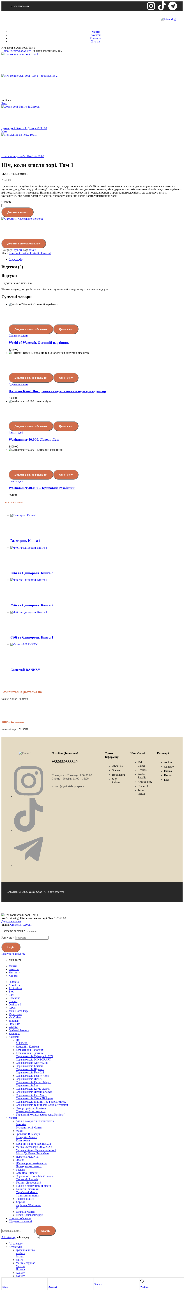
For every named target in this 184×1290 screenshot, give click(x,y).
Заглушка (14, 1033)
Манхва (20, 1266)
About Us (14, 985)
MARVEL (22, 1043)
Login (11, 947)
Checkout (14, 998)
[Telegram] (172, 5)
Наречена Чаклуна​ (27, 1156)
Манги (13, 1117)
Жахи (19, 1130)
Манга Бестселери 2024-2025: (34, 1146)
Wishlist (144, 1287)
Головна (14, 981)
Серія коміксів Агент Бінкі (32, 1062)
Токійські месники (27, 1189)
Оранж (20, 1159)
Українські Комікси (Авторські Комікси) (40, 1114)
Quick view (66, 329)
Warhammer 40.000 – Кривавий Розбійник (42, 488)
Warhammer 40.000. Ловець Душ (34, 439)
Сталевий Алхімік (27, 1179)
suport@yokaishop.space (68, 786)
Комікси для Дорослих (29, 1049)
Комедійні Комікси (27, 1046)
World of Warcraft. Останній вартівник (39, 342)
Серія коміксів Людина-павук (34, 1091)
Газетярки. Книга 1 (25, 540)
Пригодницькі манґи (29, 1166)
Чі (17, 1208)
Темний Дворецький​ (28, 1182)
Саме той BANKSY (25, 670)
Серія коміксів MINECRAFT (33, 1059)
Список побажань (20, 1218)
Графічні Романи (19, 1030)
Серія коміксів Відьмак (30, 1069)
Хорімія (20, 1201)
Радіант (20, 1169)
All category (16, 1243)
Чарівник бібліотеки (28, 1205)
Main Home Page (19, 1010)
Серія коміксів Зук (27, 1085)
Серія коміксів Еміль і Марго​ (33, 1082)
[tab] (96, 259)
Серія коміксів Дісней (29, 1078)
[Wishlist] (142, 1281)
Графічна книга (25, 1250)
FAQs (12, 1007)
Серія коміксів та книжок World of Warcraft (42, 1104)
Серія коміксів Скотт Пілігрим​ (34, 1098)
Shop (5, 1287)
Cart (11, 994)
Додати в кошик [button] (18, 335)
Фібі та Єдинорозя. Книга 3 (31, 573)
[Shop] (4, 1281)
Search (45, 1230)
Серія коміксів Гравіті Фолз (32, 1075)
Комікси (14, 969)
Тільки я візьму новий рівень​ (33, 1185)
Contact (13, 1001)
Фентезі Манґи (25, 1198)
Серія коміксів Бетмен (29, 1066)
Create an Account (20, 924)
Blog (11, 991)
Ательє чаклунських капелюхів (35, 1121)
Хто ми (13, 975)
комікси (20, 1253)
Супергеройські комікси (30, 1111)
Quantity (6, 201)
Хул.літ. (20, 1275)
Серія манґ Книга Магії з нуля (34, 1176)
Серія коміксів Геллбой (30, 1072)
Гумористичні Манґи (29, 1127)
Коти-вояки (23, 1140)
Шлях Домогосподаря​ (29, 1214)
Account (53, 1287)
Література (15, 50)
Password (8, 937)
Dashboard (15, 1004)
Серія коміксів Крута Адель (33, 1088)
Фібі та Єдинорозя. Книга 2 (31, 605)
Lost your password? (13, 953)
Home (4, 50)
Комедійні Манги (26, 1137)
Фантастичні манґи (28, 1195)
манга (19, 1259)
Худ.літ (26, 50)
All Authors (15, 988)
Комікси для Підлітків (29, 1053)
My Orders (15, 1017)
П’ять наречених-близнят (31, 1163)
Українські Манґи (27, 1192)
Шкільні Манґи (25, 1211)
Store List (14, 1023)
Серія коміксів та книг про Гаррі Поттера (41, 1101)
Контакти (14, 972)
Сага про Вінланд (27, 1172)
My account (15, 1014)
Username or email (13, 930)
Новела (20, 1269)
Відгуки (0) (15, 259)
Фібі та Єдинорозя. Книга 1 (31, 637)
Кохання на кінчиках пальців (34, 1143)
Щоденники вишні (20, 1221)
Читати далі (16, 432)
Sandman (14, 1020)
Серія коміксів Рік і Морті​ (31, 1095)
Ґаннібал (21, 1124)
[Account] (50, 1281)
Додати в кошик (17, 212)
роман (32, 249)
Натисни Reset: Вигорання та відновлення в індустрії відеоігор (57, 391)
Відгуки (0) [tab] (12, 267)
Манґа (20, 1256)
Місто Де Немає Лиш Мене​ (32, 1153)
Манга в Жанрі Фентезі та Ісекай (36, 1150)
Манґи (13, 965)
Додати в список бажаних (23, 243)
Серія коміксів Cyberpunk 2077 (34, 1056)
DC (18, 1040)
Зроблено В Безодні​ (28, 1133)
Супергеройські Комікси (31, 1108)
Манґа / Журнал (25, 1262)
